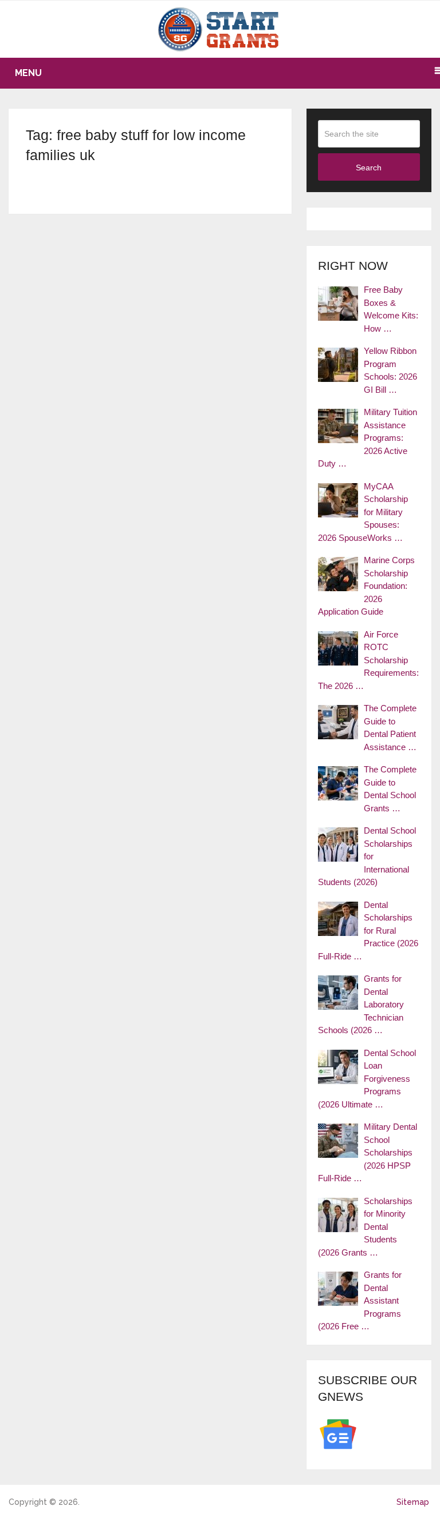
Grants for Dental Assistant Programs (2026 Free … (360, 1300)
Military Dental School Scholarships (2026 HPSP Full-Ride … (367, 1152)
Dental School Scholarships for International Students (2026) (367, 856)
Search (369, 167)
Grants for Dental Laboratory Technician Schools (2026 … (361, 1004)
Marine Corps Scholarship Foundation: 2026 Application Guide (366, 585)
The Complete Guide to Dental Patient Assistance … (390, 727)
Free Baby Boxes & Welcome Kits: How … (391, 309)
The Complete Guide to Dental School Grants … (390, 788)
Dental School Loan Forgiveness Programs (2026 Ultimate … (367, 1078)
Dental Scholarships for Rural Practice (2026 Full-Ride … (368, 930)
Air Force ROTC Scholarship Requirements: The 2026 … (368, 660)
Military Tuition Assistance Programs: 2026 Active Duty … (367, 437)
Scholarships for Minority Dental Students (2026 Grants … (365, 1226)
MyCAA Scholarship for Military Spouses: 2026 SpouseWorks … (363, 512)
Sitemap (412, 1502)
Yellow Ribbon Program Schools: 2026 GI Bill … (390, 370)
